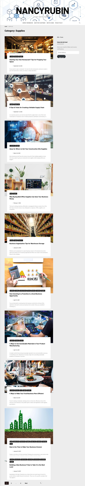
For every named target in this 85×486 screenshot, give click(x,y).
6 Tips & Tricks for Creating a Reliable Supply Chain (26, 107)
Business (17, 390)
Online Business (24, 459)
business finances (23, 290)
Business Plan (17, 459)
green (11, 441)
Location (11, 56)
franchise (33, 290)
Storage (11, 240)
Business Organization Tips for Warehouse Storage (26, 243)
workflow (29, 390)
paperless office (16, 441)
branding (17, 290)
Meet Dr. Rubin (50, 22)
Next (26, 483)
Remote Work (22, 441)
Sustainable (39, 441)
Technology (44, 441)
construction (12, 145)
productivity (30, 459)
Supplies (21, 56)
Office (11, 193)
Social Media (43, 459)
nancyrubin (42, 10)
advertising (12, 290)
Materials (17, 340)
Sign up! (61, 57)
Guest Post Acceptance (39, 22)
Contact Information (28, 22)
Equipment (12, 340)
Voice (11, 443)
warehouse (20, 240)
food (21, 390)
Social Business (36, 459)
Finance (29, 290)
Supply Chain (17, 104)
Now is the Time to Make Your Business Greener (25, 447)
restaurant (16, 56)
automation (12, 390)
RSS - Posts (60, 37)
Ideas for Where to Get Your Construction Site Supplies (28, 149)
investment (38, 290)
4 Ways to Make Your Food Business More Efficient (26, 393)
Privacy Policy (58, 22)
